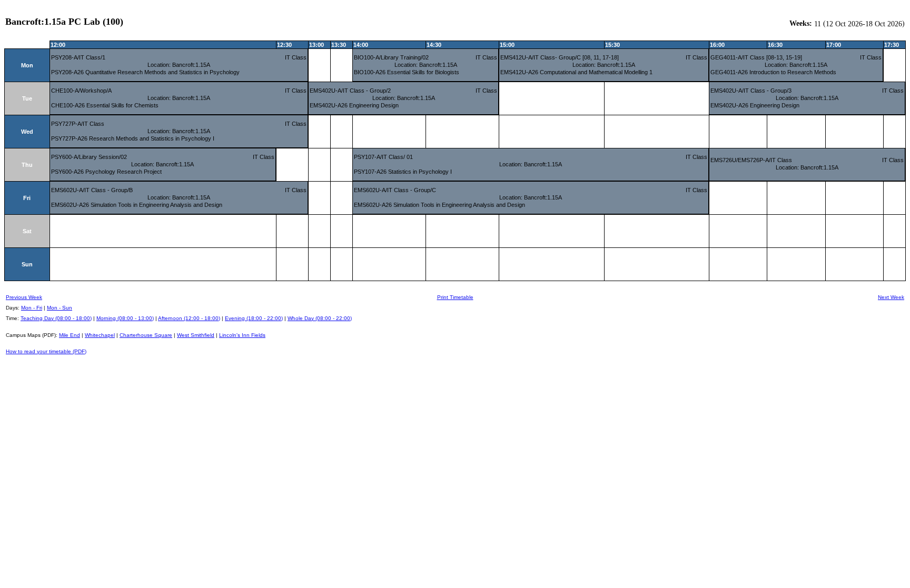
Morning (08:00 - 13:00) (125, 318)
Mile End (69, 335)
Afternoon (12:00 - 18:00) (189, 318)
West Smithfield (195, 335)
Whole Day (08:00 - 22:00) (320, 318)
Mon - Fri (31, 308)
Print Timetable (455, 297)
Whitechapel (100, 335)
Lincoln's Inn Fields (242, 335)
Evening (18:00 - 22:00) (254, 318)
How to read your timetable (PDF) (46, 351)
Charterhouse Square (146, 335)
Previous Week (24, 297)
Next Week (891, 297)
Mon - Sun (59, 308)
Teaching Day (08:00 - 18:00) (56, 318)
